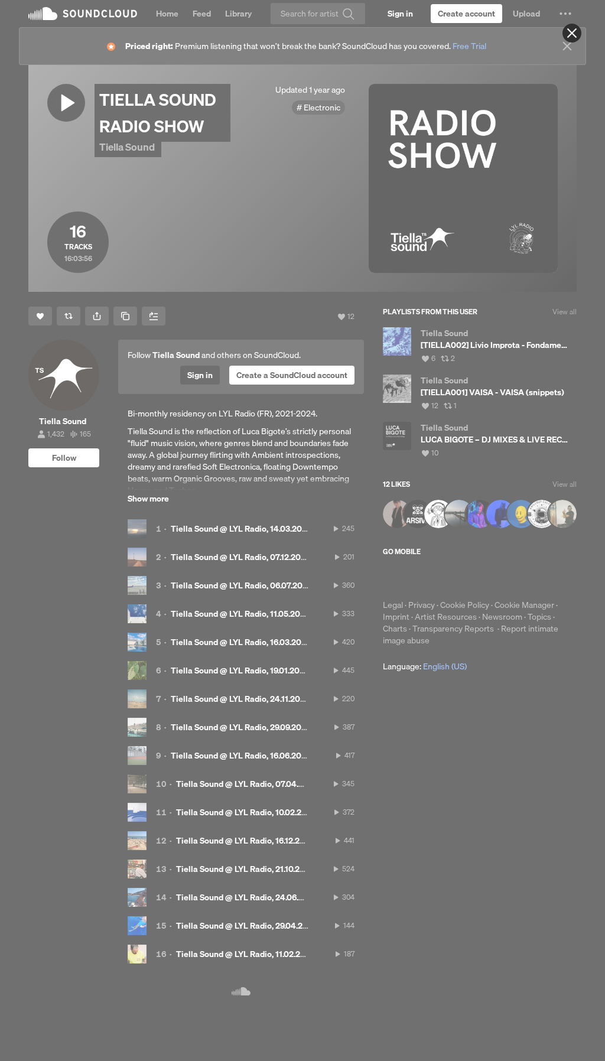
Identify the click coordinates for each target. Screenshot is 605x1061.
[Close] (571, 33)
